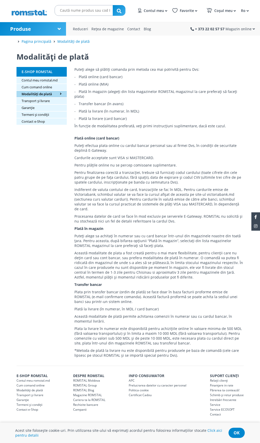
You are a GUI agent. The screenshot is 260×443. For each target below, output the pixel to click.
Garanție (28, 107)
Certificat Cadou (140, 395)
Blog (147, 28)
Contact (133, 28)
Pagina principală (36, 41)
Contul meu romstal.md (40, 80)
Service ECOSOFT (222, 409)
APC (132, 380)
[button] (244, 10)
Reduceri (80, 28)
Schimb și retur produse (227, 395)
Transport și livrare (36, 101)
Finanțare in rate (221, 385)
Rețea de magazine (107, 28)
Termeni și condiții (35, 114)
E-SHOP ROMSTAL (37, 71)
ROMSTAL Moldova (86, 380)
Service (215, 405)
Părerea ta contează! (224, 390)
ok (237, 433)
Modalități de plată (73, 41)
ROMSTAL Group (85, 385)
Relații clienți (219, 380)
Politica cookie (139, 390)
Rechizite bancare (85, 405)
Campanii (80, 409)
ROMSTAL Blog (83, 390)
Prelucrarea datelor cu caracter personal (157, 385)
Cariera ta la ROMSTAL (89, 400)
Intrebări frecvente (223, 400)
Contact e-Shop (33, 121)
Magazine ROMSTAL (87, 395)
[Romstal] (29, 11)
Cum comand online (37, 87)
